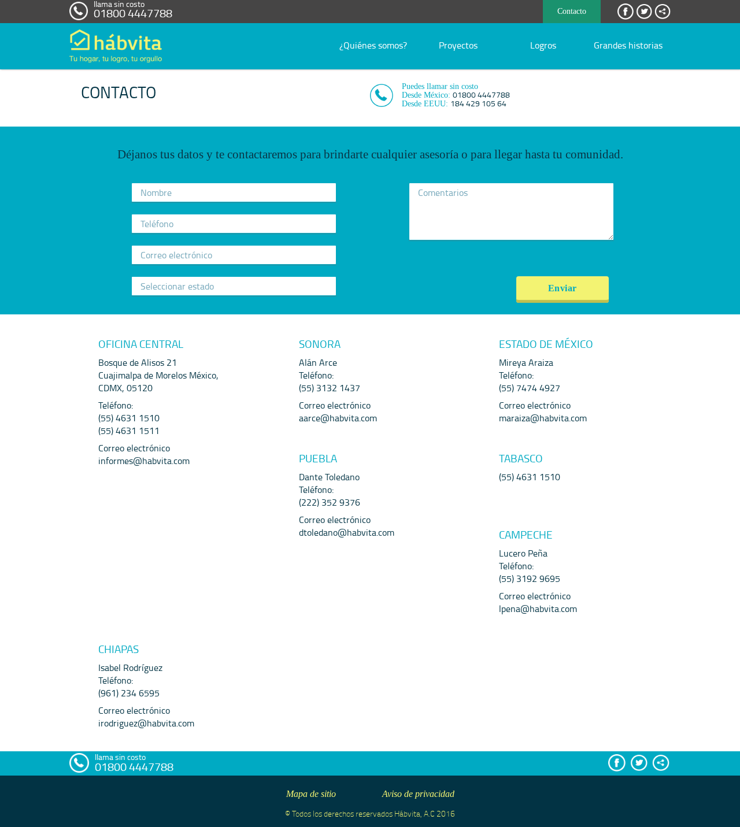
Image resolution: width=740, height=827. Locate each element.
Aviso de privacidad (418, 794)
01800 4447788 (133, 13)
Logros (543, 45)
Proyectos (458, 45)
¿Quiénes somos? (373, 45)
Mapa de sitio (311, 794)
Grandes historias (628, 45)
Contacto (571, 11)
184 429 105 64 (478, 103)
